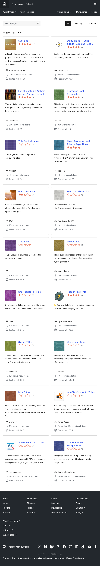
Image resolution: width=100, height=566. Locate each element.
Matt (6, 525)
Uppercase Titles (76, 342)
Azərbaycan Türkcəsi (19, 546)
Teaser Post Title (76, 291)
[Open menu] (96, 4)
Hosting (6, 507)
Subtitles (23, 40)
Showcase (32, 498)
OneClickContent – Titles (81, 392)
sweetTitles (73, 241)
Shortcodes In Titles (29, 291)
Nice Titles (24, 392)
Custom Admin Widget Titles (75, 444)
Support (55, 503)
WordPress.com (11, 521)
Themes (31, 503)
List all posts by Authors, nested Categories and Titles (32, 93)
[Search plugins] (37, 23)
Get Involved (82, 498)
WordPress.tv (59, 512)
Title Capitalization (28, 141)
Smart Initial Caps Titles (31, 442)
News (5, 503)
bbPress (8, 530)
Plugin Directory (9, 12)
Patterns (31, 512)
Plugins (30, 507)
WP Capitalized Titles (79, 191)
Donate (80, 507)
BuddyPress (10, 535)
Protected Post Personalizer (75, 92)
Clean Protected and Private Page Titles (78, 143)
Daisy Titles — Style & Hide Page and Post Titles (79, 42)
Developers (56, 507)
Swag (80, 512)
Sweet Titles (25, 342)
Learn (54, 498)
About (5, 498)
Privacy (6, 512)
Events (79, 503)
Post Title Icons (27, 191)
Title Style (24, 241)
